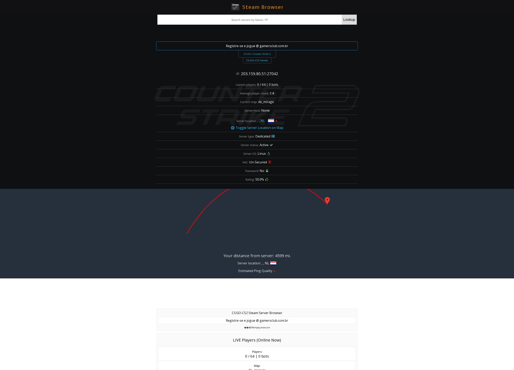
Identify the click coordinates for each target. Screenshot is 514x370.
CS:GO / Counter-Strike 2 (257, 53)
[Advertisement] (257, 32)
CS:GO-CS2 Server (257, 60)
